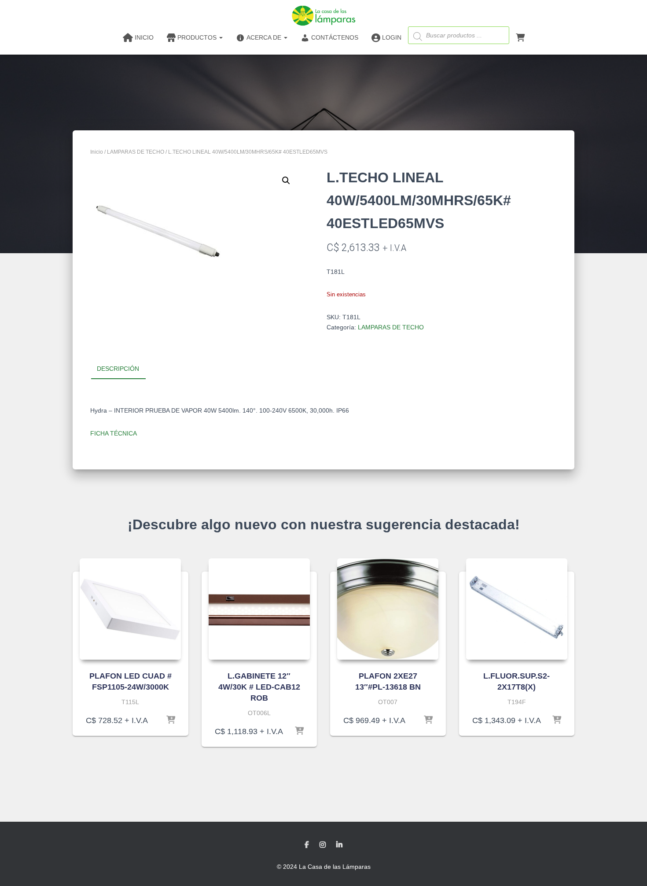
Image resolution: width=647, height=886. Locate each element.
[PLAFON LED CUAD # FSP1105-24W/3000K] (130, 609)
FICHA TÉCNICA (113, 433)
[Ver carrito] (520, 37)
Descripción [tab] (118, 368)
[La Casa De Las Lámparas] (323, 15)
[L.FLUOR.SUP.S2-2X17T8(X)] (516, 609)
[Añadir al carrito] (170, 720)
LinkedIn (339, 845)
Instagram (322, 845)
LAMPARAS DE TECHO (135, 152)
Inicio (96, 152)
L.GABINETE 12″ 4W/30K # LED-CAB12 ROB (259, 687)
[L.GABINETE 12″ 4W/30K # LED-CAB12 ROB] (259, 609)
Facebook (306, 845)
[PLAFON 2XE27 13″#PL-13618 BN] (387, 609)
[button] (286, 180)
